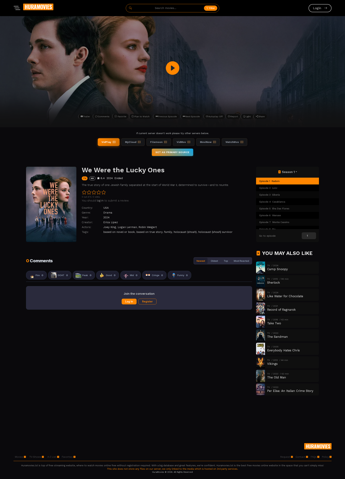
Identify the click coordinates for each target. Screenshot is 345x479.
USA (106, 207)
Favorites (67, 456)
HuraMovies (38, 7)
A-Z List (52, 456)
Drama (107, 212)
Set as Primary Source (172, 152)
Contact (301, 456)
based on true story (149, 232)
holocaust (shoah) (185, 232)
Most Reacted (241, 260)
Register (147, 301)
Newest (201, 260)
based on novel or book (119, 232)
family (168, 232)
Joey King (109, 227)
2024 (106, 217)
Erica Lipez (110, 222)
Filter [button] (211, 8)
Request (285, 456)
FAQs (314, 456)
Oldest (214, 260)
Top (226, 260)
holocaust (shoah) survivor (215, 232)
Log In (129, 301)
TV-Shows (35, 456)
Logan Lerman (127, 227)
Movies (19, 456)
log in (100, 200)
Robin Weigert (148, 227)
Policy (326, 456)
